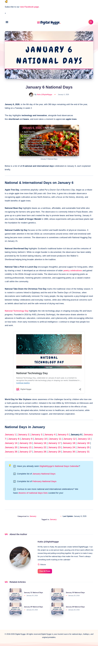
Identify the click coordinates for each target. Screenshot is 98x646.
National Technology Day (16, 311)
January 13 (84, 438)
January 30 (69, 451)
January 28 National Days (75, 607)
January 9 (26, 438)
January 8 (13, 438)
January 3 (36, 434)
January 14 (11, 443)
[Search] (90, 22)
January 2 (23, 434)
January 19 (83, 443)
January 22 (40, 447)
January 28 (40, 451)
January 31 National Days (33, 592)
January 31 (83, 451)
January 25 (83, 447)
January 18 (69, 443)
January (33, 516)
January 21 (25, 447)
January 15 (25, 443)
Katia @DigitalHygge (48, 541)
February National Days (44, 481)
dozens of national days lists (33, 493)
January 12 (69, 438)
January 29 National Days (33, 607)
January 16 (40, 443)
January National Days (43, 474)
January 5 (62, 434)
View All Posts (44, 571)
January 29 (54, 451)
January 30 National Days (75, 592)
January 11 (55, 438)
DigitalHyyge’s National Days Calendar (59, 466)
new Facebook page (29, 7)
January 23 (54, 447)
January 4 (49, 434)
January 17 (54, 443)
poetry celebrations (72, 270)
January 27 (25, 451)
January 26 (11, 451)
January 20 (11, 447)
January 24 (69, 447)
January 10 (40, 438)
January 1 (10, 434)
